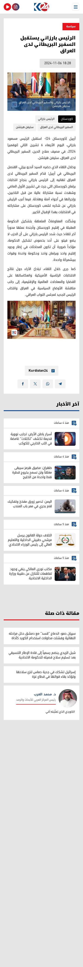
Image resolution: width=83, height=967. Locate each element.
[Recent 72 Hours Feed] (15, 7)
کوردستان (67, 119)
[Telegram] (60, 383)
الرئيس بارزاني (46, 119)
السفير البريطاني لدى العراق (56, 127)
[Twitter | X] (35, 383)
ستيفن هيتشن (25, 127)
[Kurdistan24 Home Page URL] (41, 7)
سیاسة (71, 26)
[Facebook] (23, 383)
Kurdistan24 (38, 370)
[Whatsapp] (47, 383)
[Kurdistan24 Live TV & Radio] (7, 7)
